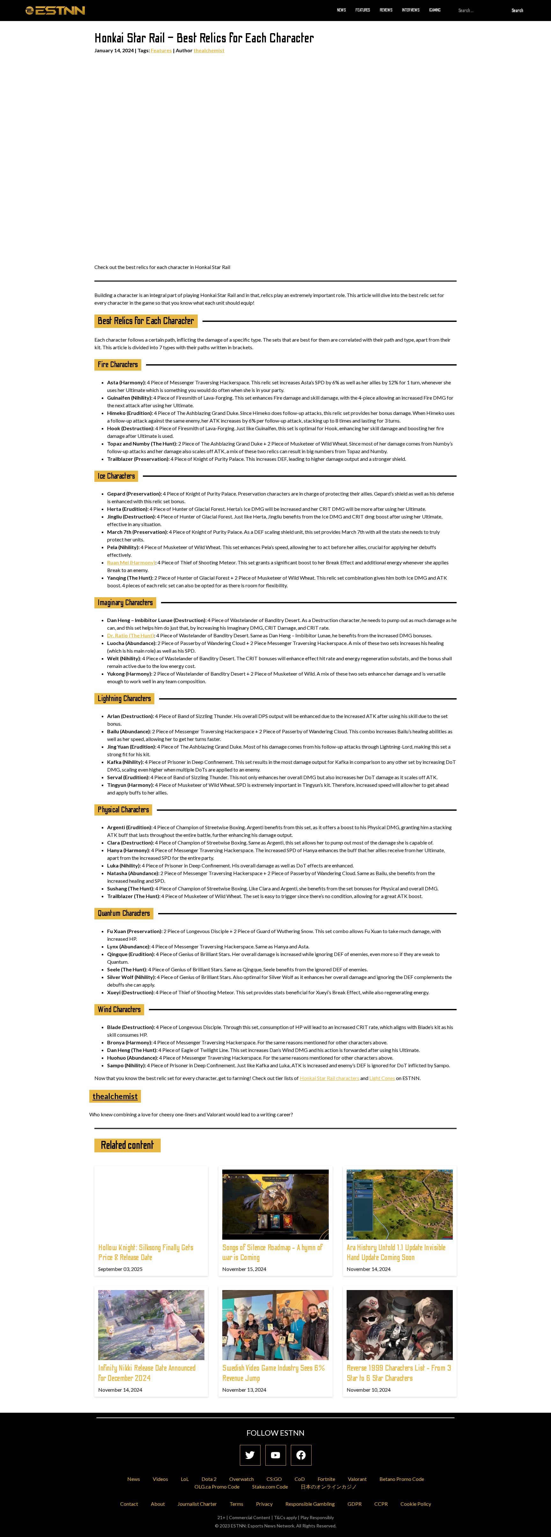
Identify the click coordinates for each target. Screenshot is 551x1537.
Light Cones (382, 1078)
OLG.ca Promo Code (217, 1486)
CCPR (381, 1504)
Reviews (386, 10)
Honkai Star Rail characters (329, 1078)
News (341, 10)
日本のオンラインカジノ (329, 1486)
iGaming (435, 10)
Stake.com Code (270, 1486)
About (158, 1504)
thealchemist (209, 50)
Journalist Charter (197, 1504)
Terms (236, 1504)
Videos (160, 1479)
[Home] (55, 10)
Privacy (264, 1504)
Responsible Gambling (310, 1504)
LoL (185, 1479)
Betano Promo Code (401, 1479)
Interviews (411, 10)
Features (363, 10)
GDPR (355, 1504)
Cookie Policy (415, 1504)
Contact (129, 1504)
